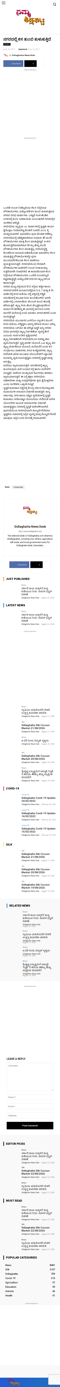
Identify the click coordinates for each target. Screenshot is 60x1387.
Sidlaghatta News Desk (23, 55)
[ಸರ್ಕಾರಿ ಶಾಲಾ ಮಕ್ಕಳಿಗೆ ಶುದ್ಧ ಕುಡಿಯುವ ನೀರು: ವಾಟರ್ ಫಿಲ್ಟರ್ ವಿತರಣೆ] (11, 590)
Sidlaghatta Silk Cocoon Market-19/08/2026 (36, 886)
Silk (23, 722)
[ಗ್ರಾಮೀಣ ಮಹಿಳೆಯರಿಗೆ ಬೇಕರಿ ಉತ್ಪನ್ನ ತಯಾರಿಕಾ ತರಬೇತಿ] (11, 712)
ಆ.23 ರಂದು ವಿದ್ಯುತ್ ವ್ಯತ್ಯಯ (35, 740)
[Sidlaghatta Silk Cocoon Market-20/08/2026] (11, 758)
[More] (41, 63)
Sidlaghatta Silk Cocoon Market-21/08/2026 (36, 727)
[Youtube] (53, 31)
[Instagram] (43, 31)
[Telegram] (30, 550)
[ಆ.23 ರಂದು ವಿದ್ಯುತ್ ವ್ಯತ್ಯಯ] (11, 742)
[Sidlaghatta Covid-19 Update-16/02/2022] (11, 815)
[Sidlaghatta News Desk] (6, 55)
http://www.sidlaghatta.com (30, 531)
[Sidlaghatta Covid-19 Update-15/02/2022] (11, 830)
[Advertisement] (30, 102)
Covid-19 (25, 794)
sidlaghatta (18, 487)
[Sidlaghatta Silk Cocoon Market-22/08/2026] (11, 1172)
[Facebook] (38, 31)
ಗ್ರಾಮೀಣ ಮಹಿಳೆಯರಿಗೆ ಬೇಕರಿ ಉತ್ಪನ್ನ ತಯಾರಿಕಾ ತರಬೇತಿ (36, 711)
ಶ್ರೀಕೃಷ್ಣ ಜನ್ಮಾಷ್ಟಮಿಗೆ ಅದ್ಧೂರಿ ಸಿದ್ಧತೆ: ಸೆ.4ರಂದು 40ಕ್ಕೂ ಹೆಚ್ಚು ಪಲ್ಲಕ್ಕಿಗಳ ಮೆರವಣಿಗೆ (38, 774)
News (7, 44)
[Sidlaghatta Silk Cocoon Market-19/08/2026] (11, 886)
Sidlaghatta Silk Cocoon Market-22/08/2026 (36, 1172)
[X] (48, 31)
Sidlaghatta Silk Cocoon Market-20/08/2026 (36, 757)
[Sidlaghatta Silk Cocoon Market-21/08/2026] (11, 727)
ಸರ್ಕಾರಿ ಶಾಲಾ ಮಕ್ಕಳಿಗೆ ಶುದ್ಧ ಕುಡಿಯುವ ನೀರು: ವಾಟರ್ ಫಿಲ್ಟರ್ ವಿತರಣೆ (36, 591)
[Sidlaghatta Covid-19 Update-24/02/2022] (11, 800)
